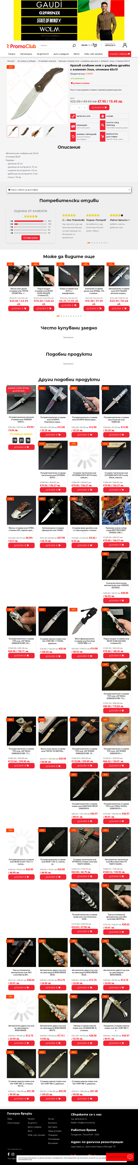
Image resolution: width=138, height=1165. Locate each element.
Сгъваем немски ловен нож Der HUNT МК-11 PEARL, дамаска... (53, 641)
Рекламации (54, 1139)
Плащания (53, 1135)
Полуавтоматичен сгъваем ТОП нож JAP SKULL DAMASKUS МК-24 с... (21, 641)
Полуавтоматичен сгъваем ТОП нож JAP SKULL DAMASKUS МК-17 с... (21, 751)
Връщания (53, 1143)
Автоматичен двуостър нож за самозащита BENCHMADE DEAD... (53, 972)
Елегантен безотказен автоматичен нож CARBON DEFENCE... (116, 585)
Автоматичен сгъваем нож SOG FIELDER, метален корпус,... (119, 291)
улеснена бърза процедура (86, 136)
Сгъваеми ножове (47, 61)
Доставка (52, 1127)
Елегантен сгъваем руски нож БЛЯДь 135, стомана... (94, 291)
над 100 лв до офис (114, 136)
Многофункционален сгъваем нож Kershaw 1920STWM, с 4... (85, 641)
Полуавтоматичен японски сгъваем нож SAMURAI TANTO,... (21, 419)
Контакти (52, 1123)
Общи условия (54, 1131)
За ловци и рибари (27, 61)
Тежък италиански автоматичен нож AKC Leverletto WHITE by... (116, 917)
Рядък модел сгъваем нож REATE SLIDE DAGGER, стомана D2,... (44, 292)
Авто (76, 54)
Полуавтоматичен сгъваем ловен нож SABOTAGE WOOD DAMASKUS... (85, 806)
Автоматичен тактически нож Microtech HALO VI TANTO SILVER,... (116, 862)
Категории (26, 54)
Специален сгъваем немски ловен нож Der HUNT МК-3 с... (116, 1028)
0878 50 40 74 (81, 1119)
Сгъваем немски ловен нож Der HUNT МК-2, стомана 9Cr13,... (21, 1083)
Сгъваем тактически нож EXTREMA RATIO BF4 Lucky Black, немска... (116, 475)
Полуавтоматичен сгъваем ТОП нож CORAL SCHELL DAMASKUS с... (116, 806)
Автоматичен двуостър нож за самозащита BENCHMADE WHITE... (53, 1028)
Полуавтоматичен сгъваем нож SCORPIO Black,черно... (84, 418)
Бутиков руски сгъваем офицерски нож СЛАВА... (53, 529)
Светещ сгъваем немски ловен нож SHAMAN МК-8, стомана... (85, 1028)
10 (80, 316)
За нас (51, 1119)
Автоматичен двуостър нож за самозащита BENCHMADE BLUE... (85, 972)
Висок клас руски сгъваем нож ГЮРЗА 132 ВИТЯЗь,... (53, 750)
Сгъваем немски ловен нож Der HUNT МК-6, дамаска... (53, 1082)
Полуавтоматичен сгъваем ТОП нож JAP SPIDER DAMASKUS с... (116, 751)
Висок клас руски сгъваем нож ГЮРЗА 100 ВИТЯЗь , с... (18, 291)
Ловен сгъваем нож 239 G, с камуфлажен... (69, 291)
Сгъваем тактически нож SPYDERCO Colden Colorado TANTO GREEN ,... (84, 862)
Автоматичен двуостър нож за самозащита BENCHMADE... (116, 972)
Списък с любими (119, 54)
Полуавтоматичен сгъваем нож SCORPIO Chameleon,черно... (53, 419)
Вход (10, 1119)
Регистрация (14, 1123)
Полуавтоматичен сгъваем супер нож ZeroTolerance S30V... (84, 917)
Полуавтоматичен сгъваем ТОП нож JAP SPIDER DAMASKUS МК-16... (84, 751)
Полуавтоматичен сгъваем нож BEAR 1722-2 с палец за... (53, 862)
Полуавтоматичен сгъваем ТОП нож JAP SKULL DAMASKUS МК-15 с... (116, 696)
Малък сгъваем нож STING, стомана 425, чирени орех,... (21, 529)
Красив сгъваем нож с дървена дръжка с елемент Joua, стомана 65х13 (94, 61)
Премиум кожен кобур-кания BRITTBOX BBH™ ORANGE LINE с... (116, 530)
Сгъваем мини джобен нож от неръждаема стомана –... (84, 530)
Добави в (98, 107)
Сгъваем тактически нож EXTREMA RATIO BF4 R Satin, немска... (84, 475)
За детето (43, 54)
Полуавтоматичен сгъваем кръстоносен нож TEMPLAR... (116, 419)
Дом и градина (61, 54)
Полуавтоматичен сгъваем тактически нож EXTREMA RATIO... (53, 475)
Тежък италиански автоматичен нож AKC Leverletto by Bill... (21, 972)
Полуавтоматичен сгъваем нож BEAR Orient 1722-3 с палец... (21, 862)
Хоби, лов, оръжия (93, 54)
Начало (11, 54)
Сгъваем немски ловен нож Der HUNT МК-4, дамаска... (85, 1082)
